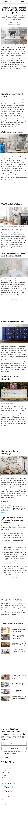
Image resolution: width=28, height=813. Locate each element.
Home (7, 4)
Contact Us (5, 778)
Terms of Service (6, 800)
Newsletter (5, 770)
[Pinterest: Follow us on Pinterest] (10, 762)
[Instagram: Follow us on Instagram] (14, 762)
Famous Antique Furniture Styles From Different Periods (19, 508)
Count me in (14, 748)
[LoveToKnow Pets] (7, 790)
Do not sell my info (6, 796)
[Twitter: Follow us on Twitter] (6, 762)
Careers (4, 775)
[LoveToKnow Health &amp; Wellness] (7, 786)
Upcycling (20, 4)
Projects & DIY (13, 4)
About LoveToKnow (7, 768)
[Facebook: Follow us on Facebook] (2, 762)
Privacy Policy (5, 798)
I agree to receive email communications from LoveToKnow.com (15, 752)
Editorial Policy (6, 773)
